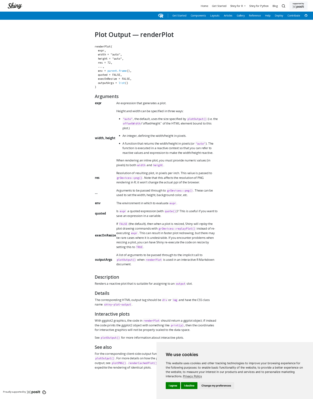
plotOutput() (197, 119)
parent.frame (117, 70)
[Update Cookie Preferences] (44, 392)
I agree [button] (173, 385)
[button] (237, 5)
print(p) (177, 325)
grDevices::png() (129, 178)
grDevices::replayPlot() (177, 228)
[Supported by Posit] (298, 5)
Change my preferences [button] (216, 385)
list (122, 83)
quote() (170, 211)
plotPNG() (119, 363)
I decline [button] (189, 385)
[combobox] (284, 5)
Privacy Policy (192, 376)
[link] (192, 376)
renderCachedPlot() (142, 363)
